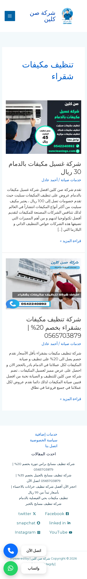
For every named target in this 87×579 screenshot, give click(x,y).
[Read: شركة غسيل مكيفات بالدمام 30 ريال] (43, 126)
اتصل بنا (51, 445)
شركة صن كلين (42, 15)
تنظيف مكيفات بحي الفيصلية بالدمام (43, 498)
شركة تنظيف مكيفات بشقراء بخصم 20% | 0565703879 (53, 327)
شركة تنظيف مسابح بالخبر (43, 504)
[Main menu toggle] (10, 16)
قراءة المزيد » (70, 240)
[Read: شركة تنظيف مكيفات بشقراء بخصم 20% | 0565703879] (43, 283)
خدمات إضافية (46, 434)
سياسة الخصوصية (43, 440)
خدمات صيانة (71, 179)
